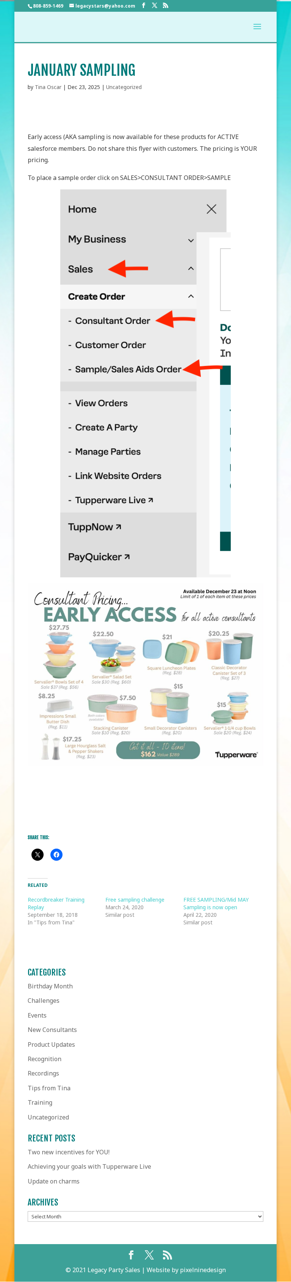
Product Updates (51, 1044)
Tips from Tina (49, 1088)
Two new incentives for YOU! (69, 1152)
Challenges (43, 1000)
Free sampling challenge (134, 899)
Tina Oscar (48, 87)
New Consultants (52, 1030)
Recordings (43, 1073)
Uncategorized (124, 87)
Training (40, 1102)
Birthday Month (50, 986)
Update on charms (54, 1181)
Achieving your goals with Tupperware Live (89, 1166)
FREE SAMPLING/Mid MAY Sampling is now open (216, 903)
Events (37, 1015)
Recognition (44, 1059)
